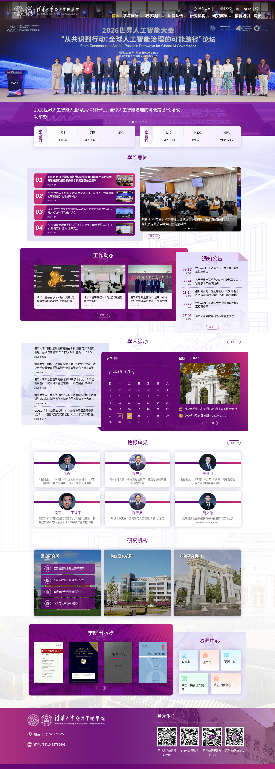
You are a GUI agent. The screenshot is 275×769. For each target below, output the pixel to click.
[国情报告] (118, 662)
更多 (152, 236)
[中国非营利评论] (153, 662)
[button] (185, 228)
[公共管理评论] (48, 662)
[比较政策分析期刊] (83, 662)
